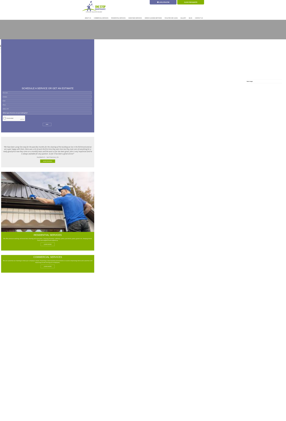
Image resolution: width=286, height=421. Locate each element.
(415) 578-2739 (164, 2)
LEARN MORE (48, 244)
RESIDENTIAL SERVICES (48, 235)
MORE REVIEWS (47, 161)
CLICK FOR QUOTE (190, 2)
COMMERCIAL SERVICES (47, 257)
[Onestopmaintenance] (94, 7)
